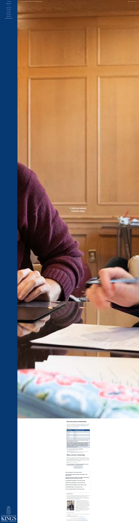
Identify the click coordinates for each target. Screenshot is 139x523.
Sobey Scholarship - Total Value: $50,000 (73, 472)
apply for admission (83, 424)
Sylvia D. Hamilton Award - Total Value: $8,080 (74, 489)
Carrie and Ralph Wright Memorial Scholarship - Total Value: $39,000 (76, 475)
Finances (26, 1)
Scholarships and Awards (31, 1)
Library (129, 1)
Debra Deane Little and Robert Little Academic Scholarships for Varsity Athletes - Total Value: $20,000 (77, 478)
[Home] (8, 514)
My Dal (135, 1)
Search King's (9, 1)
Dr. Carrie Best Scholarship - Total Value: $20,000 (75, 480)
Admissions (8, 5)
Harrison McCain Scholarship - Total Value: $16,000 (75, 484)
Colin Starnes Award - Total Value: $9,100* (74, 486)
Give (137, 1)
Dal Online (132, 1)
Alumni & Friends (9, 16)
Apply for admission (70, 450)
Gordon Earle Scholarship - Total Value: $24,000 (75, 482)
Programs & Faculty (8, 3)
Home (19, 1)
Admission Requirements (73, 452)
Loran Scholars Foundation (82, 518)
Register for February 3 (78, 467)
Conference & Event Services (8, 18)
